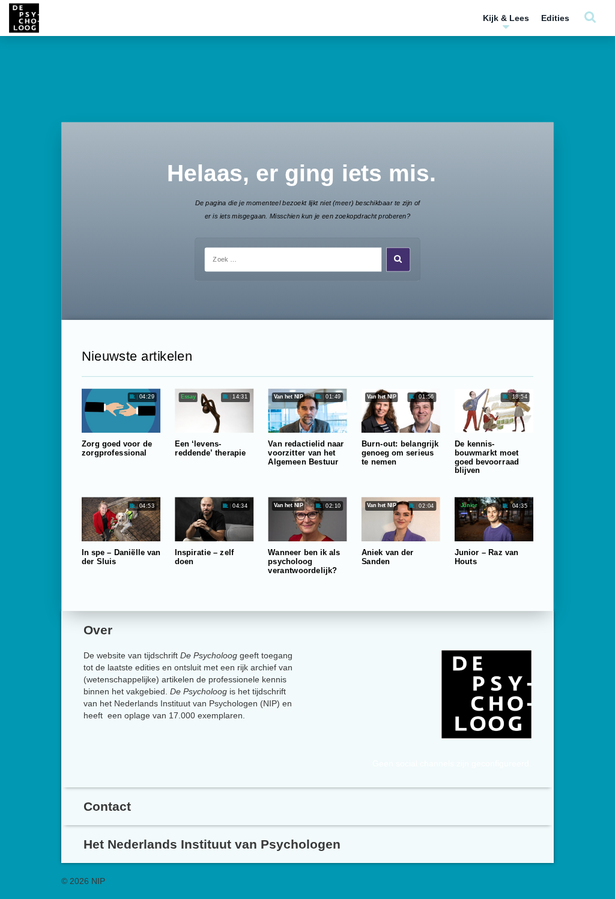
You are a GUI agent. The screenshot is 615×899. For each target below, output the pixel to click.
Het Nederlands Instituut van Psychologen (212, 844)
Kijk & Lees (506, 18)
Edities (555, 18)
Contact (107, 806)
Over (97, 630)
